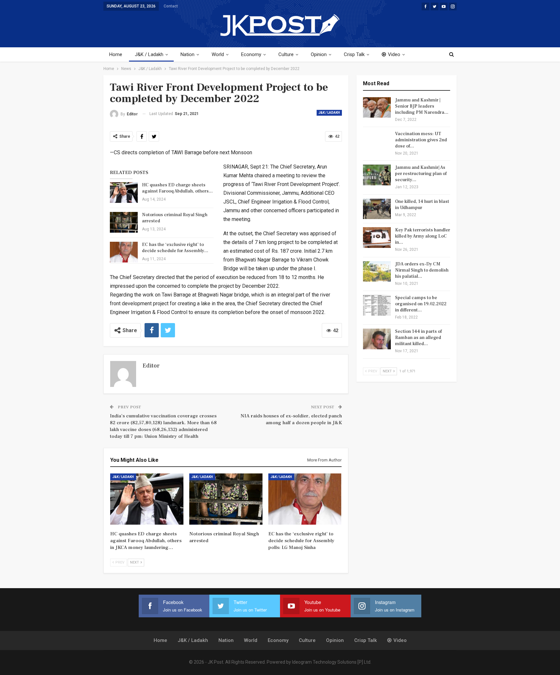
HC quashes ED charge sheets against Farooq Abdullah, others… (177, 188)
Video (394, 54)
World (218, 54)
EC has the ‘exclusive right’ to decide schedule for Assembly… (175, 248)
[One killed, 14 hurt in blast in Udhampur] (377, 209)
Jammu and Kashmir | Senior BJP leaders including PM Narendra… (422, 106)
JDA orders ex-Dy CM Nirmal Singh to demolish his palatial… (422, 270)
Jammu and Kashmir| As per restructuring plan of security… (421, 174)
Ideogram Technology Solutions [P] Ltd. (331, 662)
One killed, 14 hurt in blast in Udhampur (422, 205)
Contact (171, 6)
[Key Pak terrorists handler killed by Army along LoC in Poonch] (377, 237)
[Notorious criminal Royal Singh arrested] (124, 222)
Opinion (319, 54)
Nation (187, 54)
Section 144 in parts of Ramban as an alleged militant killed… (418, 338)
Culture (286, 54)
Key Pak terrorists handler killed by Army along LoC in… (422, 236)
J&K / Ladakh (149, 54)
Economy (251, 54)
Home (115, 54)
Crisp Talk (354, 54)
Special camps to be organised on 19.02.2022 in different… (421, 304)
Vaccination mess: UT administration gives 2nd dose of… (421, 140)
